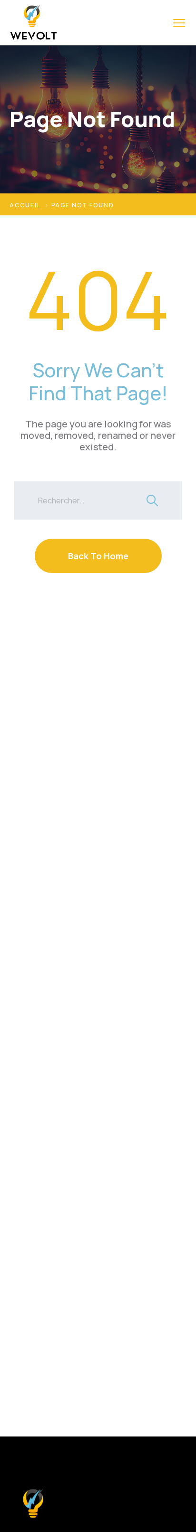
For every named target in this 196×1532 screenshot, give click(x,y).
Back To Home (98, 556)
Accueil (25, 205)
